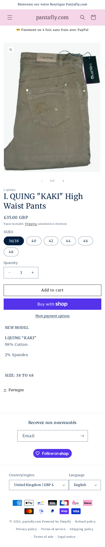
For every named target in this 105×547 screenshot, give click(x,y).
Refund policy (85, 521)
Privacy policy (26, 529)
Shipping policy (81, 529)
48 (11, 252)
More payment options (52, 316)
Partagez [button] (16, 390)
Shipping (31, 223)
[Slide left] (41, 180)
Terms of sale (43, 536)
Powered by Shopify (56, 521)
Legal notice (66, 536)
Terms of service (53, 529)
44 (68, 241)
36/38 (14, 241)
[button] (9, 17)
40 (34, 241)
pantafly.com (32, 521)
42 (51, 241)
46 (85, 241)
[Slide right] (63, 180)
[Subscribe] (82, 436)
